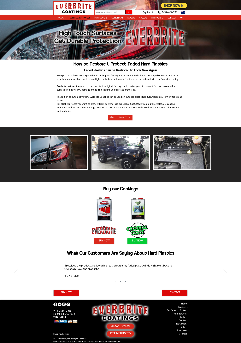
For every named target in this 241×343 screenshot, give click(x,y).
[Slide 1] (115, 281)
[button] (149, 12)
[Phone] (159, 12)
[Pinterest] (68, 304)
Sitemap (183, 334)
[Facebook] (55, 304)
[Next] (225, 272)
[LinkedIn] (60, 304)
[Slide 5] (125, 281)
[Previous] (15, 272)
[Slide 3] (120, 281)
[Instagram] (64, 304)
